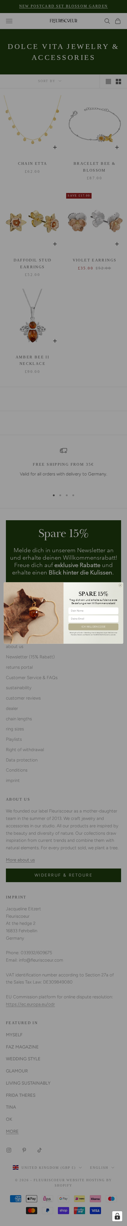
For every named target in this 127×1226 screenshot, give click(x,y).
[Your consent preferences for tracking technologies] (117, 1216)
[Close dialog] (120, 585)
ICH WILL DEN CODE (93, 626)
